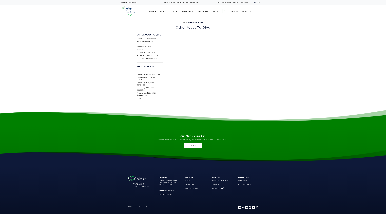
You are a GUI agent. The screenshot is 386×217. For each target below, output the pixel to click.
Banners (140, 50)
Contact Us (215, 184)
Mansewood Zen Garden (146, 39)
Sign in (235, 2)
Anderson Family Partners (147, 58)
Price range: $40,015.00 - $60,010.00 (146, 84)
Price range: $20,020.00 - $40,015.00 (146, 79)
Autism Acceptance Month (147, 55)
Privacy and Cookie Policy (220, 180)
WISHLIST (163, 11)
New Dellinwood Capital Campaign (146, 43)
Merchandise (187, 11)
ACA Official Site (217, 188)
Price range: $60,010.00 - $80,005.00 (146, 89)
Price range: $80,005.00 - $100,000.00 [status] (147, 94)
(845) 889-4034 (169, 190)
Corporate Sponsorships (146, 52)
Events (173, 11)
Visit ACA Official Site (128, 2)
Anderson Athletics (144, 47)
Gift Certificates (224, 2)
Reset (139, 98)
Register (244, 2)
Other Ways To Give (207, 11)
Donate (152, 11)
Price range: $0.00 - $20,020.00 (148, 75)
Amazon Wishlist (243, 184)
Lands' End (242, 180)
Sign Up (193, 146)
